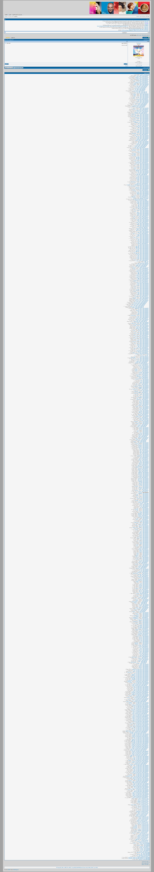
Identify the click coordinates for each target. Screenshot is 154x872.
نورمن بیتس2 (139, 572)
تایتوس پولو (133, 705)
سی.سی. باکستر (137, 300)
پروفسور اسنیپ (133, 692)
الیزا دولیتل (140, 483)
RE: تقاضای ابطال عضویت (144, 593)
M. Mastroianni (136, 522)
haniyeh (131, 726)
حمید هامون (137, 148)
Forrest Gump (130, 789)
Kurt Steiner (136, 509)
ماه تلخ (141, 668)
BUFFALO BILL (133, 357)
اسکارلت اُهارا (137, 170)
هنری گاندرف (140, 422)
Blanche (135, 154)
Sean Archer (130, 775)
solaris (138, 431)
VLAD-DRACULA (136, 615)
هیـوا (141, 594)
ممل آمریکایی (146, 27)
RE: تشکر (146, 262)
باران (138, 312)
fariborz (137, 406)
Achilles (134, 352)
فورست (138, 345)
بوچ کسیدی (137, 161)
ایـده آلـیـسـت (133, 717)
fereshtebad (134, 84)
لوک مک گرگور (138, 811)
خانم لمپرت (138, 425)
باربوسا (126, 65)
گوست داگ (140, 604)
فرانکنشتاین (140, 620)
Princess (135, 267)
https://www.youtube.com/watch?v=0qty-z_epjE (136, 29)
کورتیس (141, 542)
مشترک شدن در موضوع (145, 864)
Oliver (137, 395)
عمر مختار (140, 447)
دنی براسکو (137, 236)
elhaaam (134, 334)
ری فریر (141, 396)
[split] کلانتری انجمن (146, 859)
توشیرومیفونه (140, 514)
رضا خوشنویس (133, 674)
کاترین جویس (137, 248)
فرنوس (138, 311)
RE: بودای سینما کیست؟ (144, 856)
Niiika (135, 348)
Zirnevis (135, 83)
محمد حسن (137, 317)
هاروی (138, 125)
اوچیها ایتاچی (139, 801)
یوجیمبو (141, 596)
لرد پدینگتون (139, 812)
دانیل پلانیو (140, 667)
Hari (138, 614)
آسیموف (134, 783)
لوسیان (138, 313)
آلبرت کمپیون (133, 753)
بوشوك (139, 661)
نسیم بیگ (140, 505)
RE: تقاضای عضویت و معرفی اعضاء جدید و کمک (141, 776)
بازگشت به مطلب (63, 867)
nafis (135, 356)
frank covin (130, 695)
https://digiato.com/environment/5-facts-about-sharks (140, 30)
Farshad (135, 160)
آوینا (138, 241)
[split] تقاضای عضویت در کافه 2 (144, 843)
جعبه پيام (6, 16)
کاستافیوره (138, 344)
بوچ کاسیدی (140, 847)
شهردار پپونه (140, 516)
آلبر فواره (140, 665)
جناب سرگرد (139, 805)
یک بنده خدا (140, 501)
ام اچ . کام (139, 43)
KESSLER (134, 121)
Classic (134, 80)
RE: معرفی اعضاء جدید (144, 798)
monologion (134, 298)
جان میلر (134, 711)
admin (134, 216)
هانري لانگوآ (140, 434)
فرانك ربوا (140, 428)
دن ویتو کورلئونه (137, 77)
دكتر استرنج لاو (137, 117)
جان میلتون (133, 793)
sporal (135, 164)
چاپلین (138, 208)
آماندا (138, 309)
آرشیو (60, 867)
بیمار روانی (138, 75)
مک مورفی (140, 590)
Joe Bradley (137, 423)
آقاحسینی (134, 767)
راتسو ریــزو (137, 81)
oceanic (135, 332)
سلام (147, 354)
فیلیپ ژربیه (140, 585)
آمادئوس (138, 214)
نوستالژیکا (138, 224)
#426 (5, 43)
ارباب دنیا (140, 401)
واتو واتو (138, 342)
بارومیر (141, 538)
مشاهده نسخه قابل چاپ (145, 861)
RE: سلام (146, 355)
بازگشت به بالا (69, 867)
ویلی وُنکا (134, 718)
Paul (135, 297)
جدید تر (144, 67)
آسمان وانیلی (139, 810)
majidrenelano (136, 391)
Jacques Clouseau (133, 315)
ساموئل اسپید (133, 751)
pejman (131, 723)
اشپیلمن (134, 690)
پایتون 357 (138, 269)
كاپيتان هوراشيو (140, 633)
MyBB (9, 869)
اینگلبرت (145, 261)
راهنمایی (6, 14)
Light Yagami (130, 680)
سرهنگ (141, 575)
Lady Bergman (136, 421)
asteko (137, 508)
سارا (138, 244)
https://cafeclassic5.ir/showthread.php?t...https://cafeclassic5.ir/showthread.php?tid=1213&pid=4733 (112, 26)
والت (134, 787)
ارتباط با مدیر (96, 867)
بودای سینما (138, 854)
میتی (140, 808)
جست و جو (20, 14)
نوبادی (141, 499)
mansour (141, 354)
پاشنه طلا (137, 207)
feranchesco (136, 443)
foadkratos (136, 623)
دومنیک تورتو (140, 579)
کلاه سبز (138, 339)
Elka (137, 494)
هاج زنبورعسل (130, 857)
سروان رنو (141, 74)
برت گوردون (141, 503)
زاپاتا (138, 217)
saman (131, 774)
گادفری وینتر (140, 411)
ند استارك (134, 671)
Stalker (138, 518)
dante (137, 510)
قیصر (138, 172)
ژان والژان (140, 445)
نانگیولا (138, 263)
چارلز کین (138, 179)
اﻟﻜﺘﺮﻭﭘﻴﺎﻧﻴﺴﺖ (140, 387)
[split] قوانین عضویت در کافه (145, 854)
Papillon (136, 438)
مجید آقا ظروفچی (137, 308)
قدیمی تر (147, 67)
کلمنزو (134, 676)
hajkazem (136, 588)
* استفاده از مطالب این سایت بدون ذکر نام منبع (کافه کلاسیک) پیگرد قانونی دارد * (82, 867)
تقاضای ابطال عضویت (145, 592)
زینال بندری (140, 571)
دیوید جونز (139, 799)
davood (135, 259)
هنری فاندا (134, 778)
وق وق (138, 175)
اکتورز (138, 329)
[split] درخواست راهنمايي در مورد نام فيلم (143, 852)
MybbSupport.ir (16, 869)
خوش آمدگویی (145, 227)
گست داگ (138, 254)
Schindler (137, 416)
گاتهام (134, 779)
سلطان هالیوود (140, 513)
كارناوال (138, 235)
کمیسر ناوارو (137, 177)
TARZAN (136, 840)
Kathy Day (136, 486)
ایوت (141, 570)
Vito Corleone (134, 150)
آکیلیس (134, 786)
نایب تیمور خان (140, 580)
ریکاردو (134, 759)
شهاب (138, 331)
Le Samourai (130, 682)
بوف (141, 853)
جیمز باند (134, 757)
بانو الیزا (134, 784)
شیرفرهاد (134, 771)
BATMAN (137, 581)
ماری (137, 86)
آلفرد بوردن (140, 630)
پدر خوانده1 (140, 666)
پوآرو (141, 517)
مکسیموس (137, 360)
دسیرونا (138, 79)
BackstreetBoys (134, 133)
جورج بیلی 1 (140, 448)
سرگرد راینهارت (140, 437)
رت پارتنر (134, 688)
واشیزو (141, 624)
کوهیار (138, 127)
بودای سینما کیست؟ (146, 855)
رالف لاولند (139, 816)
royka (136, 809)
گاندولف (134, 773)
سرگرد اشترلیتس (133, 709)
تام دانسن (140, 419)
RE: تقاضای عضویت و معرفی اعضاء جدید (142, 669)
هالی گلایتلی (133, 768)
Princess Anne (130, 672)
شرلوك (135, 305)
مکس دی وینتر (140, 480)
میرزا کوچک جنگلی (132, 677)
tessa (129, 763)
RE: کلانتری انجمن (146, 844)
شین (138, 130)
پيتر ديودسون (137, 328)
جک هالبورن (140, 525)
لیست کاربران (15, 14)
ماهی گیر (140, 586)
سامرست (140, 632)
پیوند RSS (57, 867)
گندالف (138, 351)
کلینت (134, 673)
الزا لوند (138, 137)
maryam (134, 843)
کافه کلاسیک (148, 35)
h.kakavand (134, 341)
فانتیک (141, 521)
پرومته (138, 221)
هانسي (141, 512)
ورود (140, 16)
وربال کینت (137, 210)
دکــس (134, 670)
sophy (136, 806)
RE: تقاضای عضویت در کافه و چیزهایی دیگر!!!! (141, 184)
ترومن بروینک (137, 136)
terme (138, 430)
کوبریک (134, 770)
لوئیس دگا (142, 420)
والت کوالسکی (133, 694)
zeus (135, 128)
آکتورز (140, 842)
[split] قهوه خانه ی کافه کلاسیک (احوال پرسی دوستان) (141, 857)
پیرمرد (141, 583)
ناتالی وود (138, 226)
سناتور (138, 346)
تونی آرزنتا (140, 636)
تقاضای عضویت (146, 420)
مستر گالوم (140, 412)
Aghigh (131, 756)
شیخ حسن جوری (139, 498)
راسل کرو (138, 132)
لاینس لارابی (133, 715)
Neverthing (136, 500)
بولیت (141, 433)
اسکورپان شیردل (138, 608)
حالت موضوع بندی (10, 39)
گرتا (138, 152)
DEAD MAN (146, 26)
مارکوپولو (139, 392)
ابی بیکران (140, 402)
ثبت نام (138, 16)
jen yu (137, 599)
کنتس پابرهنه (146, 22)
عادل (141, 528)
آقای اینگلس (133, 669)
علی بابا (141, 612)
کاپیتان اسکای (137, 157)
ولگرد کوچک (137, 324)
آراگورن (138, 232)
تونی (141, 506)
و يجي (138, 123)
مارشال (138, 255)
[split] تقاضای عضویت (146, 853)
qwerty (138, 582)
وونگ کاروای (137, 120)
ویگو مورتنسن (133, 679)
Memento (137, 600)
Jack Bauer (134, 325)
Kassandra (138, 845)
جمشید (134, 769)
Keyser (138, 595)
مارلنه (138, 239)
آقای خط (140, 482)
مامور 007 (138, 322)
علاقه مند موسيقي (139, 537)
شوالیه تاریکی (133, 678)
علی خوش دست (139, 619)
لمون (141, 390)
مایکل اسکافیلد (137, 246)
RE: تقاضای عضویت (145, 363)
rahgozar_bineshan (135, 527)
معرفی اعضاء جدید (146, 74)
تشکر (147, 261)
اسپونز (140, 803)
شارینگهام (146, 25)
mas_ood (134, 336)
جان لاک (141, 403)
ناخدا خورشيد (137, 162)
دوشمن (141, 664)
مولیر (141, 520)
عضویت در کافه (139, 35)
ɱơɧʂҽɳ (137, 495)
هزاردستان (141, 846)
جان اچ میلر (137, 326)
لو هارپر (141, 531)
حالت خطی (6, 39)
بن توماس (138, 212)
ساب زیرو (141, 850)
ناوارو (134, 689)
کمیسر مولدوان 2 (137, 319)
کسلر (141, 363)
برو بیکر (141, 450)
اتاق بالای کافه (144, 35)
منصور (140, 489)
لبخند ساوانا (133, 761)
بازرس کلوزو (141, 859)
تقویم (10, 14)
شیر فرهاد (140, 526)
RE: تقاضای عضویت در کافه (144, 75)
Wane (131, 765)
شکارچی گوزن (140, 625)
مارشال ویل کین (139, 397)
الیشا (138, 141)
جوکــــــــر (134, 766)
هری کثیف (138, 229)
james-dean (134, 149)
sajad (137, 540)
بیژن (134, 706)
